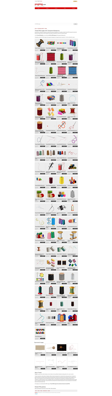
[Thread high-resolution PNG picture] (51, 304)
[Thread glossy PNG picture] (40, 276)
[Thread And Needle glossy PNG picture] (61, 166)
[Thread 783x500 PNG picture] (72, 166)
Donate (47, 8)
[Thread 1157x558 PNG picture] (61, 153)
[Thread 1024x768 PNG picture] (40, 70)
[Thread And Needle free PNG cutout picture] (40, 263)
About (38, 8)
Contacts (73, 8)
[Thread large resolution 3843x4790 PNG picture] (51, 112)
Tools (65, 8)
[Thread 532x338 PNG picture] (51, 98)
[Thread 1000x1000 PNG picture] (72, 194)
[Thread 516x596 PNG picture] (72, 125)
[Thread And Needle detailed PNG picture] (72, 290)
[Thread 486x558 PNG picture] (51, 235)
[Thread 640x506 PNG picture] (61, 139)
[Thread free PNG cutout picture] (62, 304)
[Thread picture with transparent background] (61, 70)
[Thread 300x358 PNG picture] (61, 98)
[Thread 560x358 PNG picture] (40, 180)
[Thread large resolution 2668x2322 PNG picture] (72, 263)
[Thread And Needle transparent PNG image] (40, 304)
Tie (45, 388)
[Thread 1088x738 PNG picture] (51, 153)
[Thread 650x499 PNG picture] (61, 111)
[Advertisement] (56, 16)
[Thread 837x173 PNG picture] (72, 84)
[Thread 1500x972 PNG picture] (51, 249)
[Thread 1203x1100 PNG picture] (40, 194)
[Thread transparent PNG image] (72, 318)
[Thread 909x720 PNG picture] (51, 139)
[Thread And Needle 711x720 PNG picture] (40, 84)
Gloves (36, 388)
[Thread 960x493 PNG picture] (51, 84)
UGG (44, 388)
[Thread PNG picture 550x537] (51, 57)
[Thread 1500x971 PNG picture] (61, 249)
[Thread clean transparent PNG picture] (40, 153)
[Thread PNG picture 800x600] (72, 43)
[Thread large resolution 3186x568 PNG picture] (61, 43)
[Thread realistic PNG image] (72, 304)
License (56, 8)
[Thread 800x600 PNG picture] (61, 221)
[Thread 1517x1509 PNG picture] (72, 235)
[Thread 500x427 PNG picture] (40, 221)
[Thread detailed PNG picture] (61, 318)
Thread (49, 388)
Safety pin (54, 388)
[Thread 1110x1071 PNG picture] (72, 112)
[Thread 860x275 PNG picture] (51, 125)
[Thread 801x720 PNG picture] (72, 139)
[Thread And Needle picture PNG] (62, 208)
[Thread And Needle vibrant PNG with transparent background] (40, 249)
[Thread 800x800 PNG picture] (62, 180)
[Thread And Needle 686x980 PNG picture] (51, 166)
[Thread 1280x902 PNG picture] (72, 208)
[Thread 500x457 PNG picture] (51, 194)
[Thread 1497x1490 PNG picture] (62, 235)
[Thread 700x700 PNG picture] (51, 70)
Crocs (47, 388)
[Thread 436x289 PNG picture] (72, 221)
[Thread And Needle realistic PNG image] (51, 276)
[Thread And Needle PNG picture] (40, 317)
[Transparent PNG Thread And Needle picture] (51, 208)
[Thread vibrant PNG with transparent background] (61, 290)
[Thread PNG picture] (40, 331)
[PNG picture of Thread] (51, 290)
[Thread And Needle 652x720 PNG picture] (72, 57)
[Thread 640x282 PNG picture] (72, 153)
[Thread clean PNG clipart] (51, 317)
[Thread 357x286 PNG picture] (40, 207)
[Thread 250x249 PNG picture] (72, 180)
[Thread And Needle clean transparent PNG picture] (40, 112)
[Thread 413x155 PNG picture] (61, 84)
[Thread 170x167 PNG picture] (40, 43)
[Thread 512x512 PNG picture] (62, 125)
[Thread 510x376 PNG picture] (40, 235)
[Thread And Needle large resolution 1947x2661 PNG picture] (40, 125)
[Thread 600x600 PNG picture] (51, 180)
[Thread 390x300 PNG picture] (61, 194)
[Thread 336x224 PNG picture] (51, 43)
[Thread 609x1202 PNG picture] (40, 166)
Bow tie (40, 388)
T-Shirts (52, 388)
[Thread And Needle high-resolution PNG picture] (72, 249)
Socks (38, 388)
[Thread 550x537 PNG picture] (72, 70)
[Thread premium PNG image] (62, 57)
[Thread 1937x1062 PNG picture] (61, 262)
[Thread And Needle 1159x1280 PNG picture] (40, 98)
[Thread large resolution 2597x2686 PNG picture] (51, 263)
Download (42, 50)
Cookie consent (45, 390)
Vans (42, 388)
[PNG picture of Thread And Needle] (51, 221)
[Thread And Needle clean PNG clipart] (62, 276)
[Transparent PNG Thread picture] (72, 276)
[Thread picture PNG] (40, 290)
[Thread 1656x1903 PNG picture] (72, 98)
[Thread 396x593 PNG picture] (40, 139)
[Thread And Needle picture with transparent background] (40, 57)
